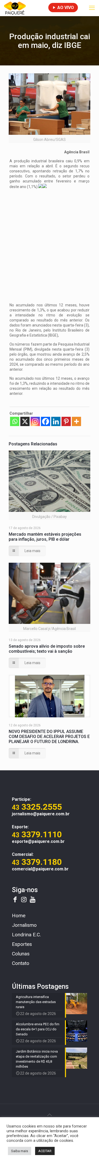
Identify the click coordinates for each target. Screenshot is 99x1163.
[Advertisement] (49, 243)
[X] (25, 421)
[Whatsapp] (14, 421)
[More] (76, 421)
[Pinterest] (66, 421)
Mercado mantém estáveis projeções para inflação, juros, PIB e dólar (45, 537)
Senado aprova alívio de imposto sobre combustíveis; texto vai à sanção (47, 649)
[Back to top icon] (49, 1114)
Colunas (21, 954)
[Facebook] (45, 421)
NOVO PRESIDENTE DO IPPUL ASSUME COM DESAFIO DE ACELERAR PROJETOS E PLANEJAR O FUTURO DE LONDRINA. (49, 736)
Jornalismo (24, 925)
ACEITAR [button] (44, 1151)
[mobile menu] (91, 7)
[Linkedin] (55, 421)
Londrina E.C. (26, 935)
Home (18, 915)
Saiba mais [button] (19, 1151)
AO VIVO (65, 7)
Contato (20, 963)
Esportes (22, 944)
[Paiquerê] (15, 8)
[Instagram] (35, 421)
